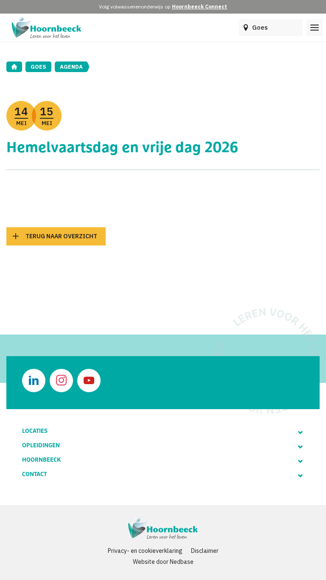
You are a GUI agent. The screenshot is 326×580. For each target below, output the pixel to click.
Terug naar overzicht (61, 236)
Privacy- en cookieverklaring (145, 551)
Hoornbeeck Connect (199, 6)
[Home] (14, 66)
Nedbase (182, 562)
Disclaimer (205, 551)
